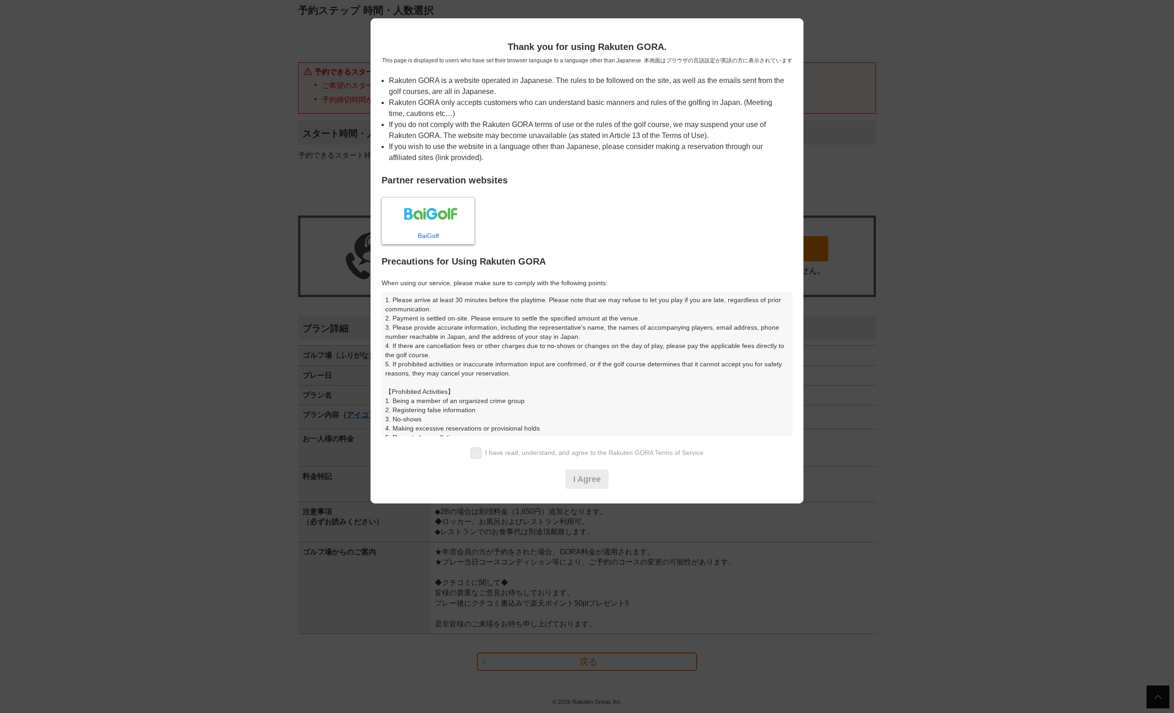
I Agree (587, 479)
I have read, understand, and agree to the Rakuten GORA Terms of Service (594, 452)
